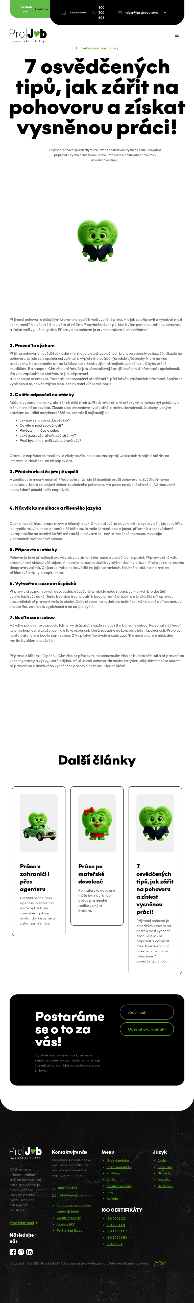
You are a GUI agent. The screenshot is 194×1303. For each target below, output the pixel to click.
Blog (110, 1192)
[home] (28, 35)
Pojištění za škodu (69, 1230)
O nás (111, 1179)
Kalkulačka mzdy (78, 12)
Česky (162, 1160)
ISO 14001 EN (117, 1237)
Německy (165, 1173)
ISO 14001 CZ (117, 1231)
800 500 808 (101, 12)
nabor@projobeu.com (141, 12)
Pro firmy (113, 1173)
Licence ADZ (66, 1224)
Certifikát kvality (69, 1218)
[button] (167, 12)
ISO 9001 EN (116, 1225)
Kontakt (112, 1198)
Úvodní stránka (118, 1160)
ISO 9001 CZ (116, 1218)
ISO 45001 (115, 1244)
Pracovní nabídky (119, 1167)
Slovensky (165, 1167)
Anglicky (164, 1179)
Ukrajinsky (165, 1186)
